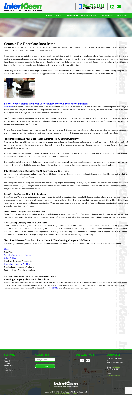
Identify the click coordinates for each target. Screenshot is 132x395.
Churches (8, 249)
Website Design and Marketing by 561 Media (66, 393)
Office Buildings (10, 258)
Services (71, 15)
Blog (5, 368)
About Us (59, 15)
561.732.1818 (93, 5)
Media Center (8, 370)
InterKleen (8, 106)
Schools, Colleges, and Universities (18, 255)
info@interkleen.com (113, 375)
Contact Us (121, 15)
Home (49, 15)
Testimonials (106, 15)
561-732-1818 (53, 288)
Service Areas (88, 15)
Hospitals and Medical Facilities (17, 264)
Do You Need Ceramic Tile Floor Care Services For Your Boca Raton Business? (46, 103)
